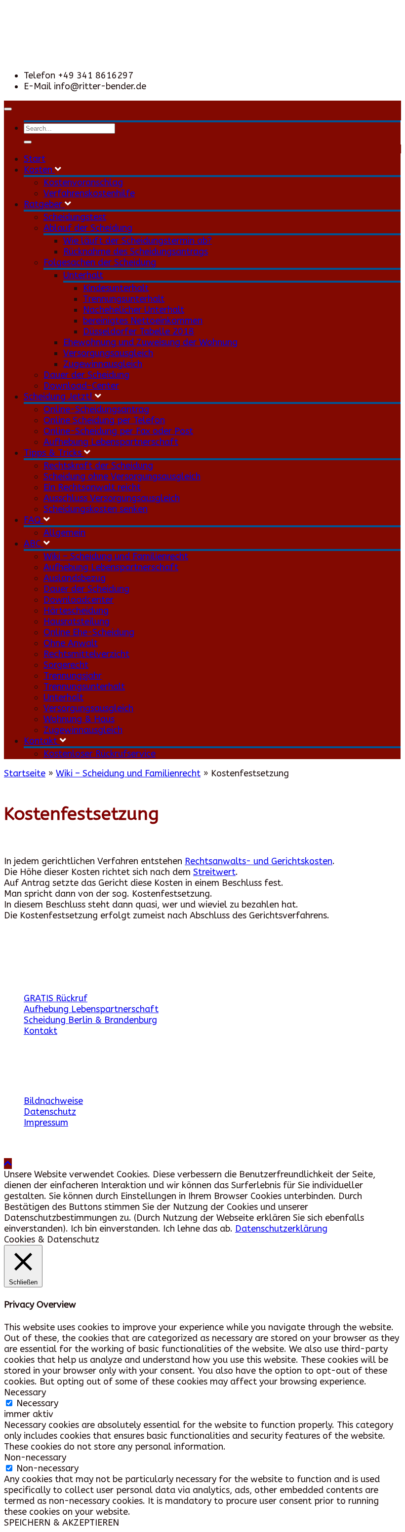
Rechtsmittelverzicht (86, 654)
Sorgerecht (65, 664)
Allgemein (64, 532)
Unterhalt (83, 275)
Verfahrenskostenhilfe (89, 193)
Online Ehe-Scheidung (88, 632)
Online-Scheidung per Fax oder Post (118, 431)
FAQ (33, 519)
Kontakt (42, 740)
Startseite (24, 773)
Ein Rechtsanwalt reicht (92, 487)
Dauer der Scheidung (86, 374)
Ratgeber (44, 204)
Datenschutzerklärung (281, 1228)
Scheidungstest (74, 217)
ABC (33, 543)
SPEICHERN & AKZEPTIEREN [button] (61, 1522)
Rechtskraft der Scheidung (98, 465)
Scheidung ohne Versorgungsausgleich (122, 476)
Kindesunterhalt (116, 288)
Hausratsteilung (76, 621)
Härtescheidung (76, 610)
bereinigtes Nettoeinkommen (142, 320)
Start (34, 158)
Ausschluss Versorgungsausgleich (111, 498)
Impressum (46, 1122)
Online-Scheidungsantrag (96, 409)
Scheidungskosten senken (95, 509)
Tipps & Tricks (54, 452)
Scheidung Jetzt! (59, 396)
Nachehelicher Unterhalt (133, 309)
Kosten (39, 169)
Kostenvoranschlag (83, 182)
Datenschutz (50, 1111)
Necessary (37, 1403)
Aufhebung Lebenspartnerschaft (110, 442)
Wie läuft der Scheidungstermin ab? (137, 240)
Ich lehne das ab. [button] (198, 1228)
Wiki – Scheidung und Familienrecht (115, 556)
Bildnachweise (53, 1100)
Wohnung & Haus (79, 719)
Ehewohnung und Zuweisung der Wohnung (150, 342)
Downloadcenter (78, 599)
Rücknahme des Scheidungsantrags (135, 251)
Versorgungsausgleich (108, 353)
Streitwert (214, 872)
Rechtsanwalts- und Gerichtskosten (258, 861)
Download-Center (81, 385)
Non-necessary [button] (35, 1457)
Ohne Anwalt (70, 643)
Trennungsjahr (72, 675)
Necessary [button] (25, 1392)
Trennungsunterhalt (123, 298)
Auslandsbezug (74, 578)
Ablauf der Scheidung (87, 227)
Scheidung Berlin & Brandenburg (90, 1020)
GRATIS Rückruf (55, 998)
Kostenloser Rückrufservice (99, 753)
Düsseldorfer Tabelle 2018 (138, 331)
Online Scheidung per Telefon (104, 420)
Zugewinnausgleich (102, 364)
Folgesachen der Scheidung (99, 262)
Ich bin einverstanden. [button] (116, 1228)
